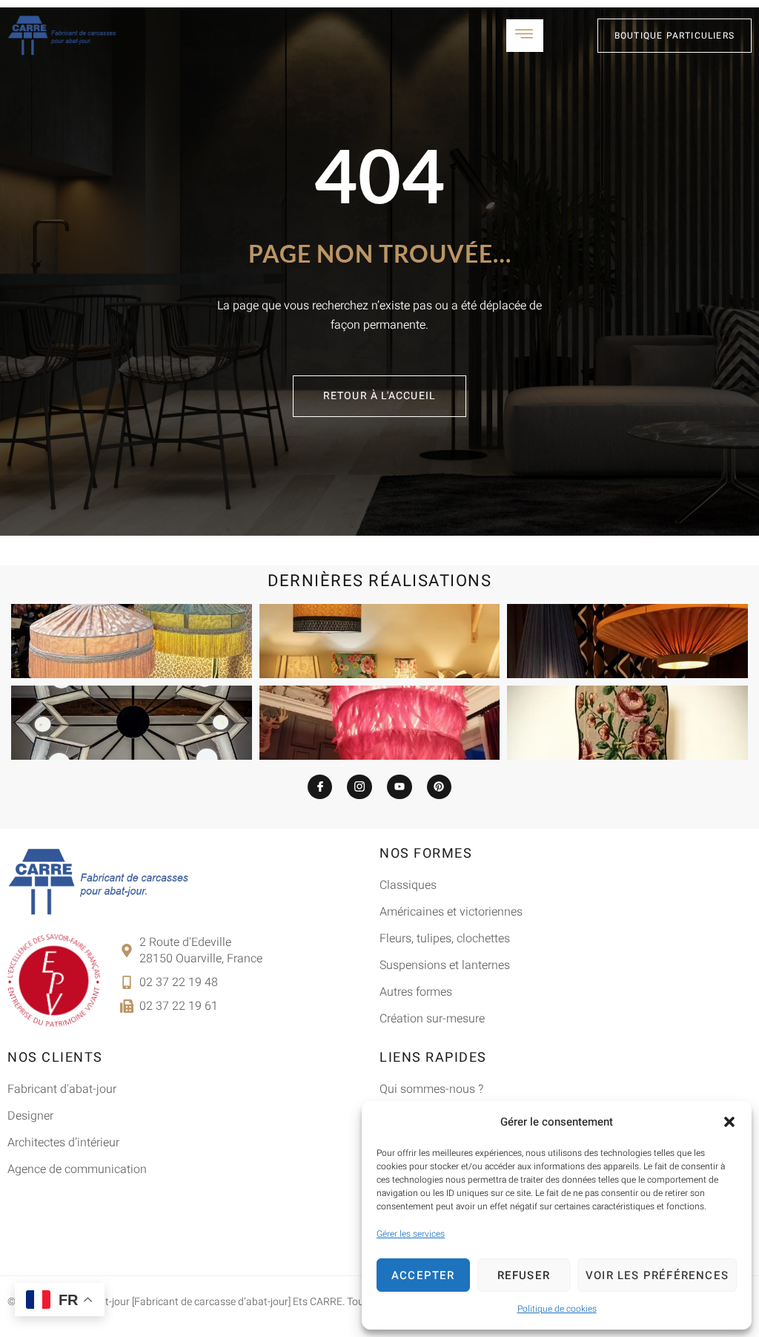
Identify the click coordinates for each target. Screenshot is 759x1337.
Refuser (523, 1275)
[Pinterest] (439, 787)
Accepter (423, 1275)
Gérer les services (411, 1234)
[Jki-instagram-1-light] (359, 787)
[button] (729, 1121)
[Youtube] (399, 787)
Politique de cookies (557, 1308)
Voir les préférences (657, 1275)
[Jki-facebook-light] (320, 787)
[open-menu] (524, 35)
